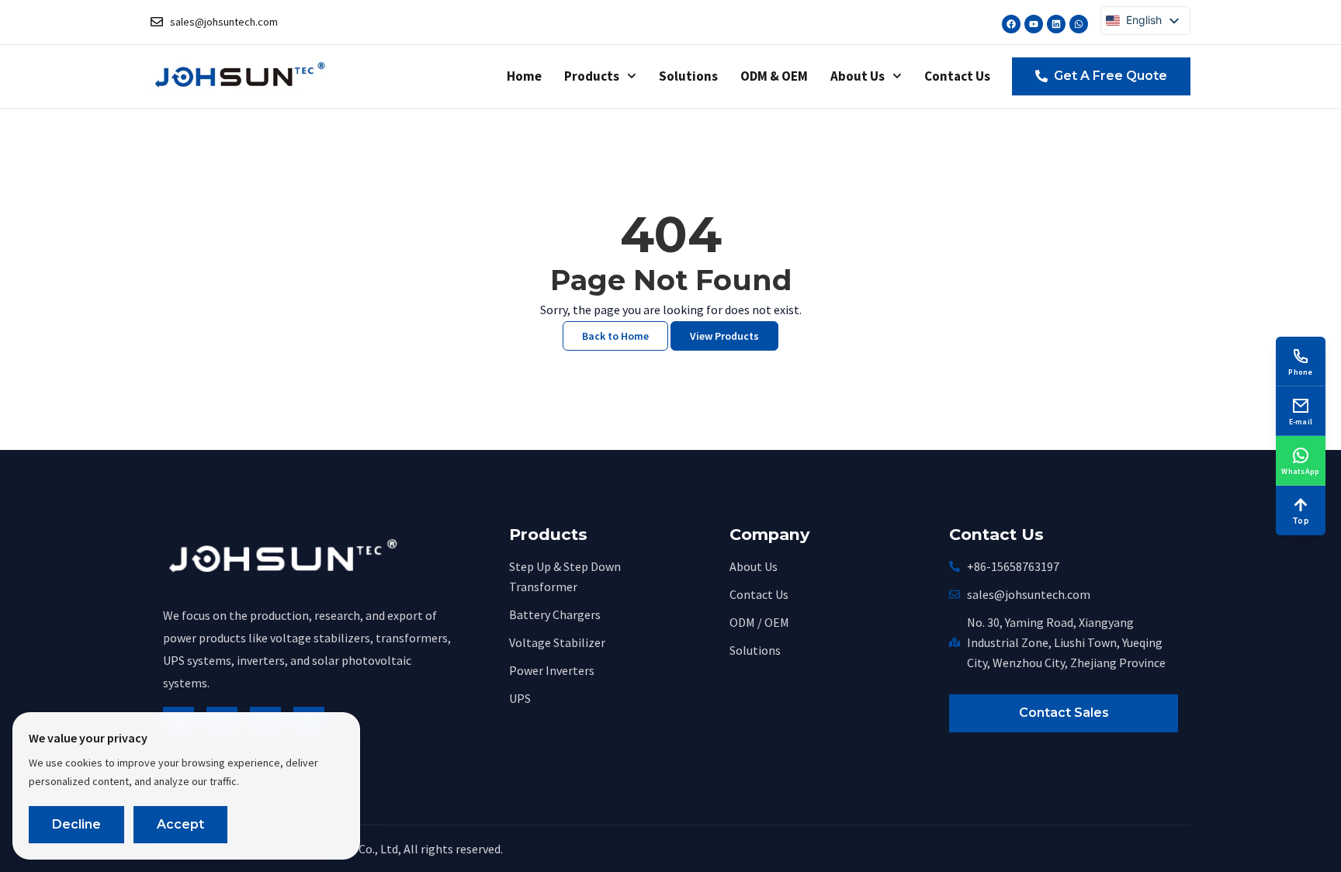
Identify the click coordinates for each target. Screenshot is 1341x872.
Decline (76, 824)
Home (524, 76)
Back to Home (615, 336)
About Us (857, 76)
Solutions (688, 76)
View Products (724, 336)
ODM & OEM (774, 76)
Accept (180, 824)
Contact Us (957, 76)
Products (591, 76)
